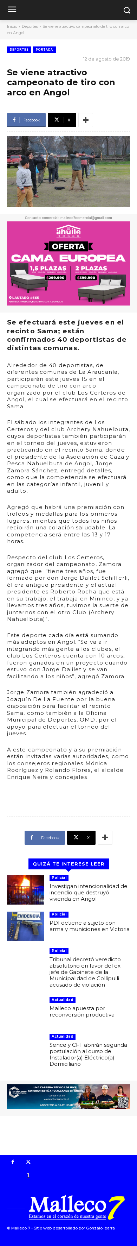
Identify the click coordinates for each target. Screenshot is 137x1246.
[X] (28, 1163)
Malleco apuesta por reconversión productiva (82, 1011)
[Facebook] (13, 1163)
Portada (44, 49)
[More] (85, 120)
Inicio (12, 26)
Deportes (30, 26)
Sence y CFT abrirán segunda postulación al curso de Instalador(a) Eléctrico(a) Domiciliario (88, 1054)
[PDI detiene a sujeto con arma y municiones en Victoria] (25, 926)
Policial (59, 877)
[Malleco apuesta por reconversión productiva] (25, 1012)
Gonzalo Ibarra (100, 1228)
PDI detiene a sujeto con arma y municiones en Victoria (90, 925)
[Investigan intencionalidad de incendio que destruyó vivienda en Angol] (25, 890)
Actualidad (62, 1000)
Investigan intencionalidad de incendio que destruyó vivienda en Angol (89, 892)
